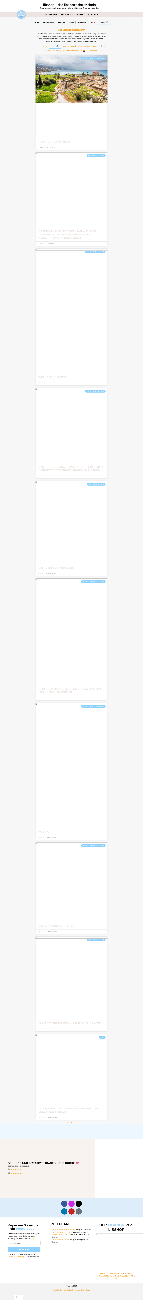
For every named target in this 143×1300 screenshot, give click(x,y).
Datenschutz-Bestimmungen (16, 1256)
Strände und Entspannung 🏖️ (91, 46)
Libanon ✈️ (104, 22)
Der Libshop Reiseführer (71, 29)
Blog (37, 22)
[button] (117, 14)
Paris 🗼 (93, 22)
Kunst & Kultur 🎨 (69, 46)
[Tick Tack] (79, 1211)
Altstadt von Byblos (54, 141)
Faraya (43, 831)
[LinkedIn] (64, 1211)
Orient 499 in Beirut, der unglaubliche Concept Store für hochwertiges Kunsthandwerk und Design (67, 234)
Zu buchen (93, 14)
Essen (71, 22)
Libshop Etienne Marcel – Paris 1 (64, 1229)
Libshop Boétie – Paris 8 (61, 1239)
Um (88, 1290)
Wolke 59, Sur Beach (53, 377)
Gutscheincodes (48, 22)
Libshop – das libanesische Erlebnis (69, 5)
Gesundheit (82, 22)
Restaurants (67, 14)
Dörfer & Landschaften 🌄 (75, 51)
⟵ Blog (43, 46)
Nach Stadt (93, 51)
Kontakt (56, 1290)
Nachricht (61, 22)
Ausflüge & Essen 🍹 (54, 51)
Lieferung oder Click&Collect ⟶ (19, 1166)
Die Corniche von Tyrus (56, 925)
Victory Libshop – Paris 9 (61, 1234)
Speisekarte (51, 14)
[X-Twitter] (79, 1204)
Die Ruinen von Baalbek (56, 567)
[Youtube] (71, 1211)
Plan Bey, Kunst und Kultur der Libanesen (70, 1023)
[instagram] (71, 1204)
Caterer (83, 1290)
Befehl (80, 14)
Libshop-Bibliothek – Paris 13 (62, 1232)
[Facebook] (64, 1204)
